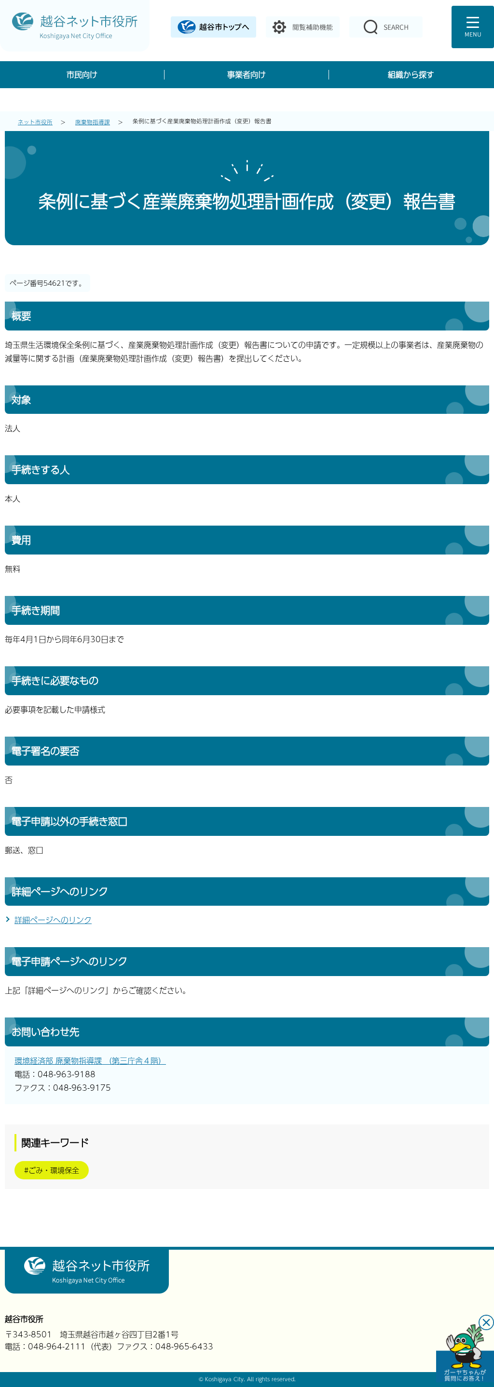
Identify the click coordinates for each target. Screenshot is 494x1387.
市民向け (82, 74)
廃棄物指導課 (92, 122)
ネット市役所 (35, 122)
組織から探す (411, 74)
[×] (465, 1353)
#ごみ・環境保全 (51, 1170)
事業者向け (246, 74)
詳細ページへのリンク (53, 920)
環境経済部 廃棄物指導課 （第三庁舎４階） (90, 1061)
